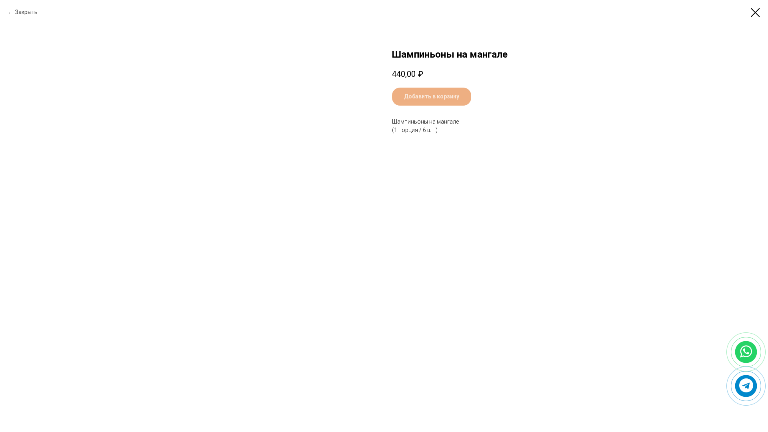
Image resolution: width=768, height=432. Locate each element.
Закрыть (26, 12)
